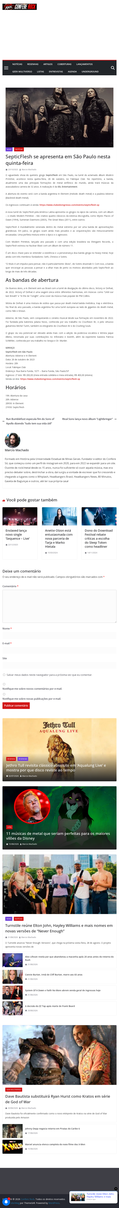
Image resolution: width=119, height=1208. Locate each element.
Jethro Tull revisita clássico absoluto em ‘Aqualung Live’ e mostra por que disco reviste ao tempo (56, 768)
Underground (90, 71)
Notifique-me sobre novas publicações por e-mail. (31, 698)
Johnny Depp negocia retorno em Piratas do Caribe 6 (52, 1128)
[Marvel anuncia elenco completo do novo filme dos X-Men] (12, 1147)
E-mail (7, 643)
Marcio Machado (29, 169)
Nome (7, 628)
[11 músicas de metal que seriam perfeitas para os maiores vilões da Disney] (59, 788)
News (9, 149)
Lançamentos (84, 64)
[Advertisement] (59, 36)
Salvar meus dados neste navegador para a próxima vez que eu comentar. (49, 675)
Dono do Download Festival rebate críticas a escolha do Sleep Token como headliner (99, 538)
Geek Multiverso (22, 71)
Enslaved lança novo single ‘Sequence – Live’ (18, 534)
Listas (40, 71)
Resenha (11, 759)
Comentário (10, 586)
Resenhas (32, 64)
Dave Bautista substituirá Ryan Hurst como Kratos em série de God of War (57, 1099)
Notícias (17, 64)
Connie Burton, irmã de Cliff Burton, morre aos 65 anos (53, 974)
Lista (9, 827)
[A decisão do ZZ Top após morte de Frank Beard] (12, 1008)
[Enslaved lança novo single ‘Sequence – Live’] (19, 509)
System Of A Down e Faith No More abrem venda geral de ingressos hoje (63, 990)
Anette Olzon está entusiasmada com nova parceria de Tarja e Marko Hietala (59, 538)
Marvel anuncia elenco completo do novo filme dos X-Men (55, 1144)
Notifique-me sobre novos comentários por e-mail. (32, 688)
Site (4, 658)
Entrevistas (56, 71)
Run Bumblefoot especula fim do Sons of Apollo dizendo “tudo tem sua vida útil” (30, 421)
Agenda (72, 71)
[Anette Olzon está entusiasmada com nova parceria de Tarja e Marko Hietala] (59, 509)
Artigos (48, 64)
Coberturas (64, 64)
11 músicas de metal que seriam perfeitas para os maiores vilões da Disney (58, 836)
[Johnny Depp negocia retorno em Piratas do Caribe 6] (12, 1131)
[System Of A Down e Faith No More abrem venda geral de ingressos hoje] (12, 993)
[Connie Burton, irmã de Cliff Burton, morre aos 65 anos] (12, 977)
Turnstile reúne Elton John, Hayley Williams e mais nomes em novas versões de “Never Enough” (59, 928)
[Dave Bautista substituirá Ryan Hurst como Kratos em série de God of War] (59, 1055)
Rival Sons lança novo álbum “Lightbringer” (87, 419)
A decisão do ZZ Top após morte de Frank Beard (50, 1006)
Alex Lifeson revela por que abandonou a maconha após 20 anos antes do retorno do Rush (69, 958)
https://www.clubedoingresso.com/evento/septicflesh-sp (69, 204)
